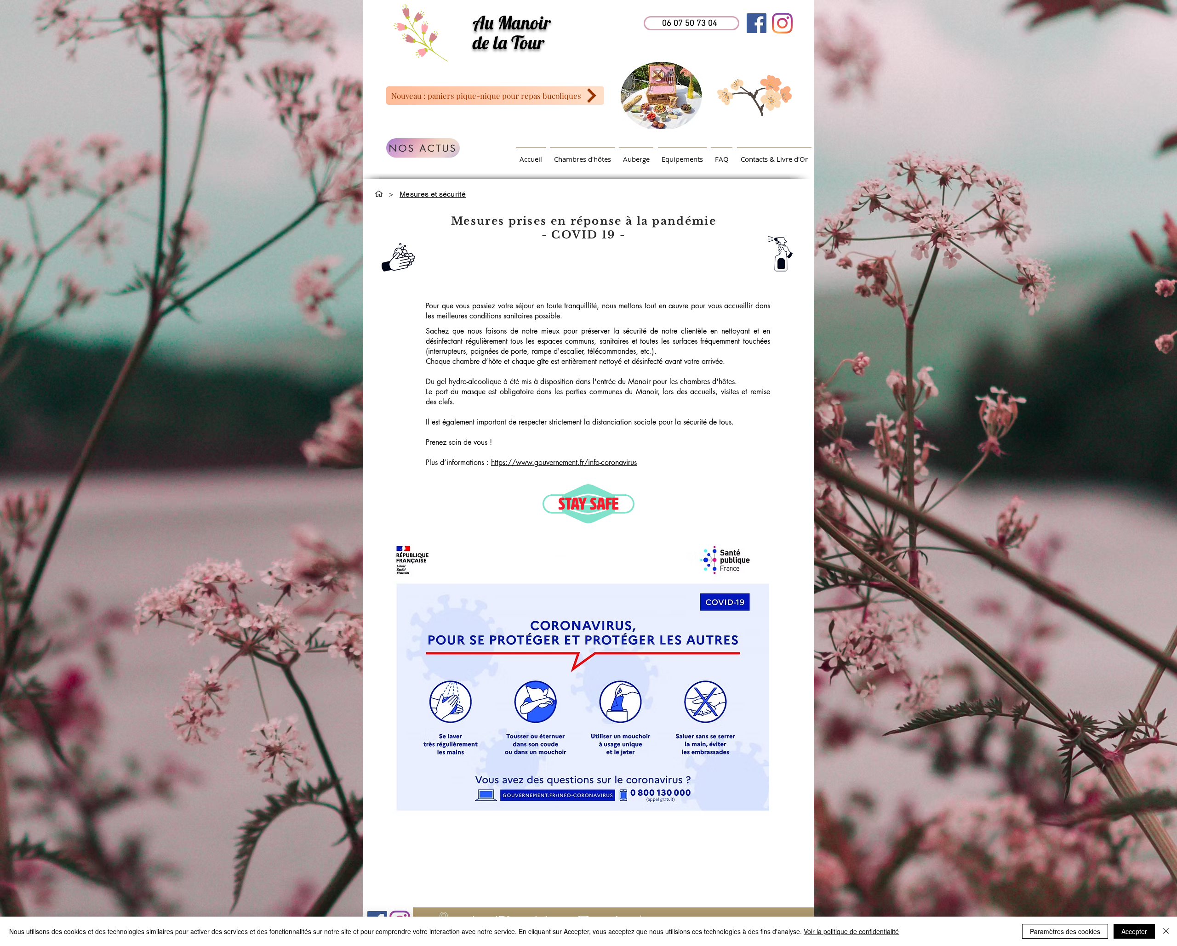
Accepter (1134, 931)
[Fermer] (1165, 931)
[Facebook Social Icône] (756, 23)
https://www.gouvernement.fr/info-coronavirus (564, 462)
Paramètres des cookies (1065, 931)
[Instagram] (782, 23)
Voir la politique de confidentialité (851, 931)
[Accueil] (379, 194)
